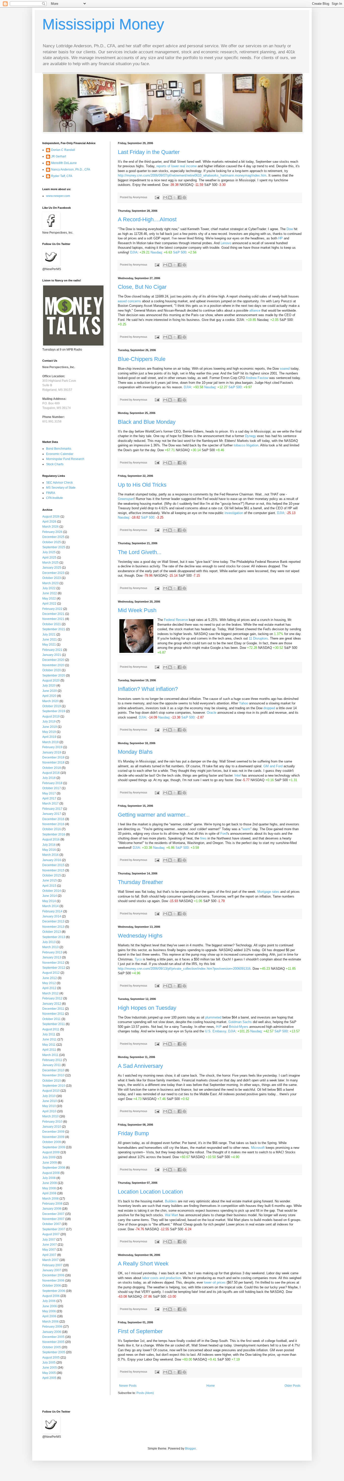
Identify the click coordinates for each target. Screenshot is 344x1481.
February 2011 (52, 1060)
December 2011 (53, 1008)
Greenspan (126, 499)
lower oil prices (215, 1282)
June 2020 (49, 691)
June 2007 (49, 1244)
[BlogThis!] (170, 197)
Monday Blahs (135, 752)
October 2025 (51, 542)
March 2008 (50, 1198)
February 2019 (52, 747)
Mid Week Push (137, 610)
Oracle (211, 712)
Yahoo (243, 703)
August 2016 (51, 839)
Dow (290, 229)
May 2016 (49, 850)
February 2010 (52, 1121)
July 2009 (49, 1157)
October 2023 (51, 578)
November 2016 (53, 824)
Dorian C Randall (63, 150)
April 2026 (49, 521)
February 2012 (52, 998)
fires (203, 838)
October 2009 (51, 1142)
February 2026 (52, 532)
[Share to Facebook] (179, 197)
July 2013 (49, 942)
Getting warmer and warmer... (154, 815)
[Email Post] (157, 197)
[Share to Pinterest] (184, 197)
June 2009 (49, 1162)
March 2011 (50, 1055)
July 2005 (49, 1362)
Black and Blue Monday (147, 422)
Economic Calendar (59, 454)
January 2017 (51, 814)
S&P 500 (179, 252)
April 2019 (49, 737)
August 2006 (51, 1296)
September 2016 (53, 834)
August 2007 (51, 1234)
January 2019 (51, 752)
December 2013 (53, 921)
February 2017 (52, 809)
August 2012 (51, 973)
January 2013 (51, 957)
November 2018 (53, 762)
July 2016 (49, 845)
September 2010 (53, 1085)
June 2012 (49, 978)
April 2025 (49, 557)
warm (246, 829)
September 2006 (53, 1291)
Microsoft (258, 1148)
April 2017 (49, 798)
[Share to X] (174, 197)
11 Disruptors (258, 638)
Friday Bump (133, 1133)
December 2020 (53, 660)
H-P (219, 1027)
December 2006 (53, 1275)
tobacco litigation (246, 445)
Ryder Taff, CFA (61, 176)
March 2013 (50, 947)
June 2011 (49, 1039)
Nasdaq (156, 252)
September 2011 (53, 1024)
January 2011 (51, 1065)
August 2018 (51, 773)
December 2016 (53, 819)
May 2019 (49, 732)
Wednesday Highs (140, 936)
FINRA (50, 493)
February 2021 (52, 650)
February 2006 (52, 1326)
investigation (234, 513)
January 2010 (51, 1126)
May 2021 (49, 644)
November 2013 (53, 926)
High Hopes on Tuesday (147, 1008)
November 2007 (53, 1219)
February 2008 (52, 1203)
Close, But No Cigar (142, 287)
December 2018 (53, 757)
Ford (223, 833)
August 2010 (51, 1090)
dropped (269, 708)
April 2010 (49, 1111)
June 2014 (49, 896)
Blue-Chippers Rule (141, 359)
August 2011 (50, 1029)
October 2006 (51, 1285)
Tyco (138, 959)
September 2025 (53, 547)
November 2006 (53, 1280)
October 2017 (51, 788)
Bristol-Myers (238, 1027)
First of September (140, 1331)
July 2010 (49, 1096)
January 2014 (51, 916)
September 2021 (53, 629)
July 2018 (49, 778)
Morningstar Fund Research (65, 459)
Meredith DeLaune (64, 163)
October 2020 (51, 670)
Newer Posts (127, 1385)
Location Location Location (150, 1192)
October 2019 (51, 706)
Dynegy (250, 436)
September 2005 (53, 1352)
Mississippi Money (103, 24)
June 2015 (49, 880)
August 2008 (51, 1173)
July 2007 (49, 1239)
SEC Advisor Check (59, 482)
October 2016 (51, 829)
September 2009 (53, 1147)
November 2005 (53, 1342)
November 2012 (53, 962)
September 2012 (53, 967)
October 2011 (51, 1019)
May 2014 (49, 901)
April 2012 (49, 988)
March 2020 (50, 701)
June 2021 (49, 639)
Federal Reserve (176, 620)
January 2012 (51, 1003)
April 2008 (49, 1193)
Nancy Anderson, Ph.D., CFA (70, 169)
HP (280, 238)
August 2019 (51, 716)
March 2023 (50, 583)
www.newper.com (58, 196)
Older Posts (292, 1385)
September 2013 (53, 937)
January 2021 (51, 655)
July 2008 (49, 1178)
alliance (254, 310)
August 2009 (51, 1152)
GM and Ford (273, 766)
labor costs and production (161, 1278)
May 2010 (49, 1106)
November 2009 (53, 1137)
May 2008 (49, 1188)
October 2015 (51, 875)
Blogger (190, 1448)
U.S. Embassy (215, 1031)
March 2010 (50, 1116)
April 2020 (49, 696)
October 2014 (51, 891)
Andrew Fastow (257, 378)
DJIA (133, 252)
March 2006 (50, 1321)
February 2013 (52, 952)
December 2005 (53, 1337)
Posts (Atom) (145, 1393)
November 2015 (53, 870)
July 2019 (49, 721)
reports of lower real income (176, 166)
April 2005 (49, 1378)
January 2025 (51, 567)
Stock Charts (54, 464)
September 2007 (53, 1229)
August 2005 (51, 1357)
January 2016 (51, 860)
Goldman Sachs (240, 1022)
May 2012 (49, 983)
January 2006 (51, 1332)
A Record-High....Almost (147, 219)
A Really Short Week (143, 1263)
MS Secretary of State (61, 487)
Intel (238, 775)
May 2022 (49, 598)
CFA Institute (54, 498)
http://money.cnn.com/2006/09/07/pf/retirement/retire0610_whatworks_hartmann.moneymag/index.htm (192, 175)
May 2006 (49, 1311)
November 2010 (53, 1075)
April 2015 (49, 885)
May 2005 (49, 1373)
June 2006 (49, 1306)
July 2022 (49, 588)
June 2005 (49, 1367)
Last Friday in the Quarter (149, 152)
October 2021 (51, 624)
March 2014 (50, 906)
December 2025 (53, 537)
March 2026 (50, 526)
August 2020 (51, 680)
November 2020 (53, 665)
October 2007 (51, 1224)
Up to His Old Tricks (142, 485)
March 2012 (50, 993)
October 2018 (51, 768)
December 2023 (53, 573)
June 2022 (49, 593)
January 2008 (51, 1208)
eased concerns (129, 301)
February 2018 (52, 783)
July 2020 (49, 685)
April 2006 (49, 1316)
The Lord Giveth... (139, 552)
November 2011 (53, 1013)
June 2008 (49, 1183)
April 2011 (49, 1049)
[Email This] (165, 197)
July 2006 (49, 1301)
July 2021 (49, 634)
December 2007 (53, 1214)
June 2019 (49, 727)
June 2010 (49, 1101)
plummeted (213, 1017)
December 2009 (53, 1131)
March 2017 (50, 803)
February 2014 (52, 911)
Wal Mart (172, 1215)
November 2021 (53, 619)
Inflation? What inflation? (148, 689)
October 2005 (51, 1347)
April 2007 (49, 1255)
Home (211, 1385)
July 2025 (49, 552)
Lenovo (226, 243)
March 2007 (50, 1260)
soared (285, 368)
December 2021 (53, 614)
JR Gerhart (58, 156)
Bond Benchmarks (58, 448)
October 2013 (51, 932)
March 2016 (50, 855)
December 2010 (53, 1070)
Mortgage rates (268, 892)
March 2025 (50, 562)
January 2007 (51, 1270)
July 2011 (48, 1034)
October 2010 (51, 1080)
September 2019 (53, 711)
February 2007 (52, 1265)
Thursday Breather (140, 882)
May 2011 (49, 1044)
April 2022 (49, 603)
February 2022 (52, 609)
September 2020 (53, 675)
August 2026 (51, 516)
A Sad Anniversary (140, 1066)
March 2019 (50, 742)
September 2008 (53, 1167)
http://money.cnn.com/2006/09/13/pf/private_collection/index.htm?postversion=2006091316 (184, 968)
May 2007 (49, 1249)
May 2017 (49, 793)
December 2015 (53, 865)
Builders (171, 1201)
